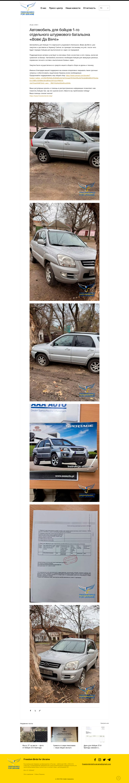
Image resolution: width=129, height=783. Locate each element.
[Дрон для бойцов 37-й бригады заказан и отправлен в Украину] (95, 734)
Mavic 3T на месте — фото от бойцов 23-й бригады (33, 746)
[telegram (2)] (109, 760)
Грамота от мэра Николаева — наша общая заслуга (64, 746)
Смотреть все (105, 723)
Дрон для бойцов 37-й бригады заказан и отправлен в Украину (92, 746)
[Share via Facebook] (30, 711)
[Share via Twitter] (35, 711)
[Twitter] (104, 760)
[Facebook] (95, 760)
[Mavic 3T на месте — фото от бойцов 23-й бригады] (34, 734)
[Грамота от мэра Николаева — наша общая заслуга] (64, 734)
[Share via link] (40, 711)
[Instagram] (100, 760)
